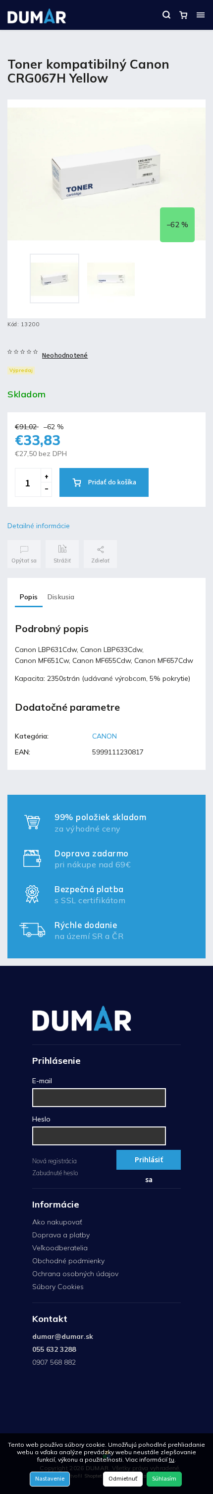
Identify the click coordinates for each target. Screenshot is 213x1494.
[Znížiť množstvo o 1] (46, 489)
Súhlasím (164, 1479)
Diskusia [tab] (61, 596)
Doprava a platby (61, 1234)
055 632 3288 (54, 1349)
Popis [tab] (29, 596)
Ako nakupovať (57, 1221)
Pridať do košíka (112, 482)
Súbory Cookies (58, 1286)
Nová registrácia (54, 1161)
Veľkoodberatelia (60, 1247)
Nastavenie (49, 1479)
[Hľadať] (166, 14)
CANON (104, 736)
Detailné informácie (38, 525)
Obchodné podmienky (68, 1260)
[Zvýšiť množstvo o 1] (46, 475)
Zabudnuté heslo (55, 1173)
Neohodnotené (65, 355)
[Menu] (201, 15)
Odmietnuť (122, 1479)
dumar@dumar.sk (62, 1336)
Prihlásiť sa (149, 1162)
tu (171, 1459)
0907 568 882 (54, 1362)
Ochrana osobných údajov (75, 1273)
